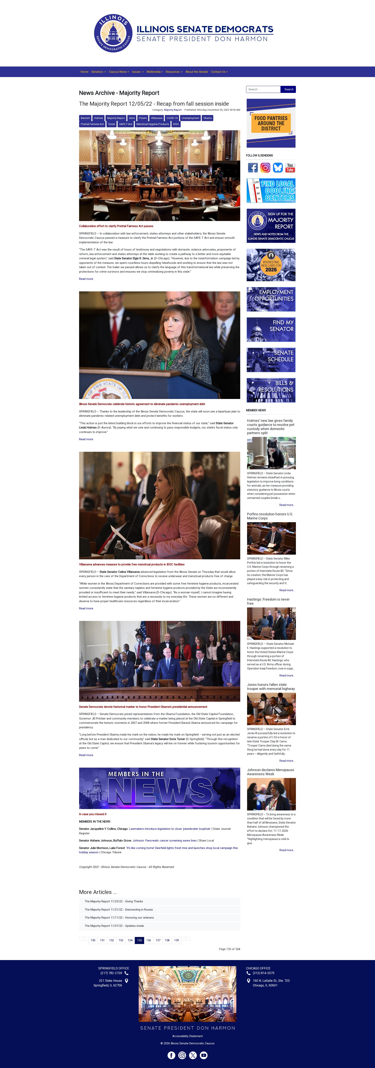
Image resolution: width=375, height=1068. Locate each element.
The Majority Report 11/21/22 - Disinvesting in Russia (118, 909)
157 (158, 940)
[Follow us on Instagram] (265, 167)
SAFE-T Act (125, 124)
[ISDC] (186, 33)
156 (148, 940)
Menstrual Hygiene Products (153, 124)
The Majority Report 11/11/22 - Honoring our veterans (119, 917)
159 (176, 940)
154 (130, 940)
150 (93, 940)
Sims (132, 118)
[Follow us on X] (194, 1053)
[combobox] (263, 89)
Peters (143, 118)
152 (111, 940)
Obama (208, 118)
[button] (99, 71)
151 (102, 940)
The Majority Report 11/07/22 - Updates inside (114, 926)
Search (289, 89)
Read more (86, 279)
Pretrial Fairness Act (92, 124)
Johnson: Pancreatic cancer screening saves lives (165, 840)
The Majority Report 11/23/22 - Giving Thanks (113, 901)
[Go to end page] (188, 938)
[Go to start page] (81, 938)
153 (121, 940)
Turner (111, 124)
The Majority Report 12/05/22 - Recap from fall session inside (154, 104)
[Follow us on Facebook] (253, 167)
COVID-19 (172, 118)
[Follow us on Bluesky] (278, 167)
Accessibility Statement (187, 1036)
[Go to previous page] (86, 938)
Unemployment (190, 118)
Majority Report (173, 109)
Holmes (98, 118)
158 (167, 940)
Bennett (85, 118)
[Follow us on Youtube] (204, 1053)
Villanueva (156, 118)
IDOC (176, 124)
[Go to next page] (183, 938)
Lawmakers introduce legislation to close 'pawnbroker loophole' (170, 829)
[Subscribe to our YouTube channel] (290, 167)
